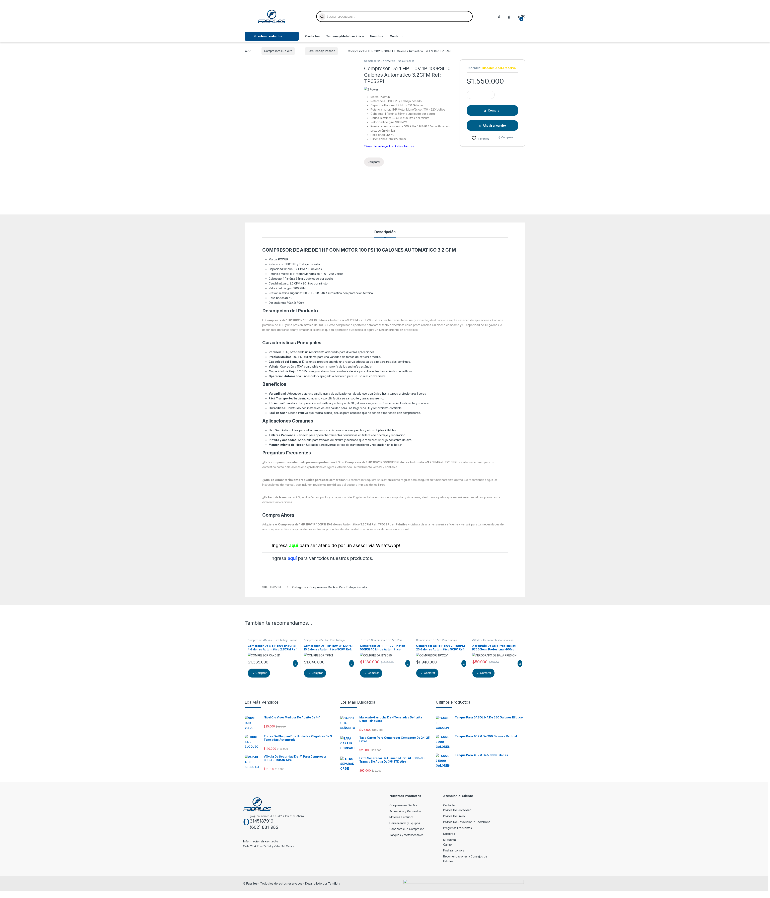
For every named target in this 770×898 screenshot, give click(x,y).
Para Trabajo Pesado (321, 51)
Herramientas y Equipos (404, 823)
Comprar (494, 110)
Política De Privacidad (457, 810)
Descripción (384, 232)
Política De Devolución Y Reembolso (466, 822)
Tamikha (334, 883)
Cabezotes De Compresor (406, 829)
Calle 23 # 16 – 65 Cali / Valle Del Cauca (268, 846)
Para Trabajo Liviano (285, 640)
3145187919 (261, 821)
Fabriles (252, 883)
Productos (312, 36)
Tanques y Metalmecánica (345, 36)
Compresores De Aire (278, 51)
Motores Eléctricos (401, 817)
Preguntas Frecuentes (457, 828)
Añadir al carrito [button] (294, 663)
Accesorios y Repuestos (405, 811)
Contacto (396, 36)
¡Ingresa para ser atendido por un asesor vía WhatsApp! (335, 545)
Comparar (507, 137)
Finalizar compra (453, 850)
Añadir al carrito (494, 125)
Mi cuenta (449, 839)
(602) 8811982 (264, 827)
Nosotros (376, 36)
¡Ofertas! (365, 640)
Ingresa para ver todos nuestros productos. (321, 558)
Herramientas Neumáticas (498, 640)
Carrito (447, 844)
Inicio (248, 51)
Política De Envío (454, 816)
